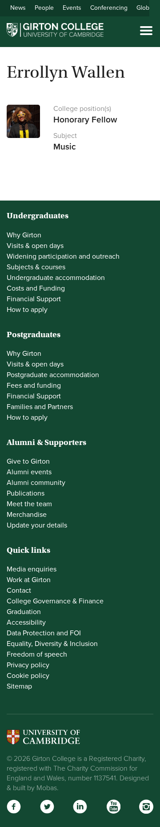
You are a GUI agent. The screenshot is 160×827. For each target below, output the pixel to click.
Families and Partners (40, 406)
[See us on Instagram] (146, 806)
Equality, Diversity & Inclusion (52, 643)
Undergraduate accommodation (56, 277)
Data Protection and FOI (44, 633)
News (18, 8)
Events (72, 8)
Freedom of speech (37, 654)
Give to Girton (28, 461)
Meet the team (29, 504)
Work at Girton (29, 579)
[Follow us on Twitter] (47, 806)
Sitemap (19, 686)
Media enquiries (31, 569)
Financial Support (34, 299)
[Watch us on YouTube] (113, 806)
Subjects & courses (36, 267)
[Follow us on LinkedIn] (80, 806)
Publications (25, 493)
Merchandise (27, 514)
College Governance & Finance (55, 601)
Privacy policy (28, 665)
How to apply (27, 309)
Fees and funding (34, 385)
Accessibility (26, 622)
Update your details (37, 525)
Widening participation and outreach (63, 256)
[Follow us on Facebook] (14, 806)
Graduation (24, 611)
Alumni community (36, 482)
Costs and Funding (36, 288)
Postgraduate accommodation (53, 374)
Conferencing (109, 8)
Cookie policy (28, 675)
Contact (19, 590)
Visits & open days (35, 245)
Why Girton (24, 235)
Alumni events (29, 472)
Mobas (46, 788)
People (44, 8)
